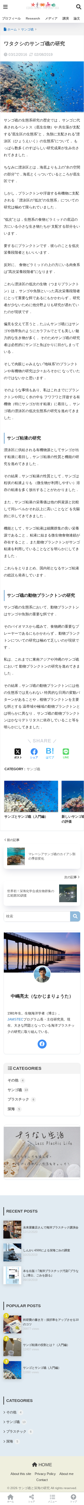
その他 (16, 1080)
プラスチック (21, 1099)
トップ (73, 1501)
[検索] (75, 916)
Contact (42, 1480)
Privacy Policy (45, 1474)
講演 (65, 18)
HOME (44, 1464)
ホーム (10, 1501)
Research (33, 18)
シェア (31, 1501)
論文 (77, 18)
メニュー (52, 1501)
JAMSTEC (15, 1019)
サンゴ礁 (33, 769)
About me (66, 1474)
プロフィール (11, 18)
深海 (14, 1109)
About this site (21, 1474)
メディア (51, 18)
